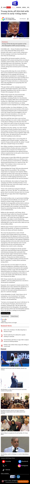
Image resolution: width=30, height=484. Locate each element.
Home (4, 7)
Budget (8, 7)
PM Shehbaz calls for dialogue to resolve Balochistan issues (15, 454)
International (5, 316)
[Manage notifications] (3, 481)
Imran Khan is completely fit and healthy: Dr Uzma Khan (14, 433)
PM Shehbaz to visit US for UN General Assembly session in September (14, 390)
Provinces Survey (23, 481)
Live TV (13, 7)
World (24, 7)
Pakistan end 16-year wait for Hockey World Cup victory (14, 369)
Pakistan (18, 7)
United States (14, 316)
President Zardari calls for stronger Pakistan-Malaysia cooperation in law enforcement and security (13, 412)
